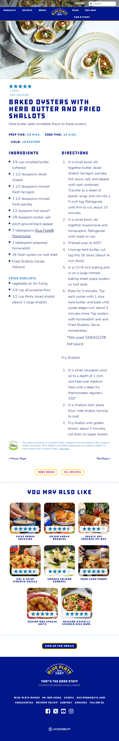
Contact (79, 3)
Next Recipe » (103, 458)
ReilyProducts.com (91, 697)
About (43, 10)
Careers (81, 702)
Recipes (27, 10)
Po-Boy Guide (52, 697)
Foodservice (24, 702)
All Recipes (72, 472)
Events (69, 697)
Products (9, 10)
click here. (64, 448)
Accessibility (62, 729)
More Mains (46, 472)
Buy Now (92, 10)
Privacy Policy (47, 702)
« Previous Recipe (17, 458)
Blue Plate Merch (27, 697)
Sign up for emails (59, 646)
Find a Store (82, 17)
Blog (75, 10)
